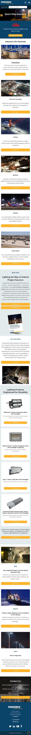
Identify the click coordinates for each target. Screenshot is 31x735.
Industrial (15, 63)
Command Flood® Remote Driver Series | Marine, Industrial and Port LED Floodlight (15, 512)
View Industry (15, 74)
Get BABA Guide (15, 307)
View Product (16, 422)
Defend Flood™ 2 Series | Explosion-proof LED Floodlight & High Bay (15, 446)
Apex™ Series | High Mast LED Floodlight (15, 479)
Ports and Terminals (15, 99)
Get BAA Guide (15, 304)
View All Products (15, 537)
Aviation (15, 213)
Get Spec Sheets (4, 7)
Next (29, 15)
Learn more (15, 583)
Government (15, 251)
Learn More (15, 31)
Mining (15, 137)
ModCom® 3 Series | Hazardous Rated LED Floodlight (15, 413)
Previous (1, 15)
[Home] (7, 2)
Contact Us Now (15, 697)
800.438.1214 (15, 721)
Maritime (15, 175)
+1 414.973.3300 (15, 719)
